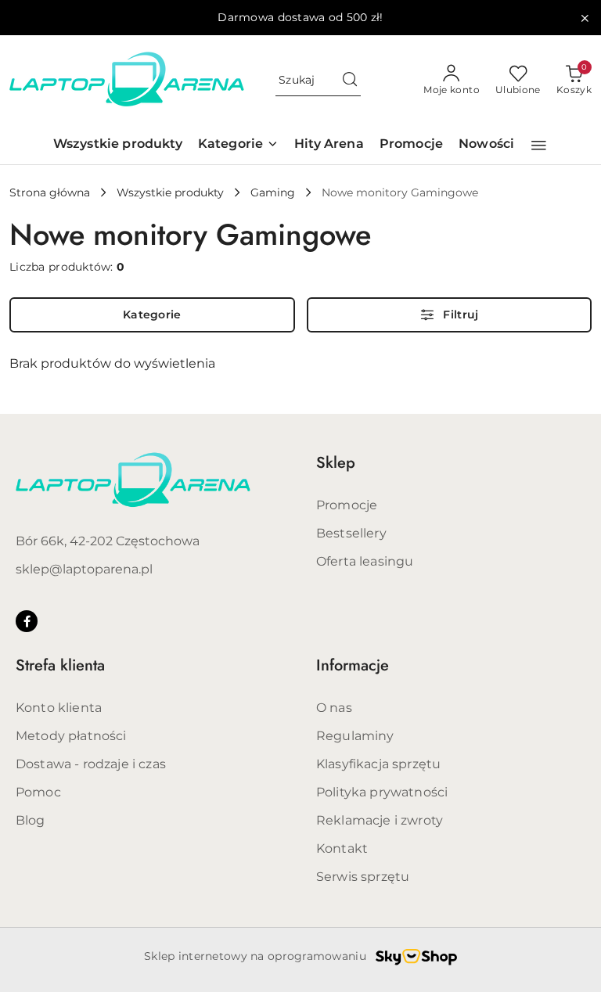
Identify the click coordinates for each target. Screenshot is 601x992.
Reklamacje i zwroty (379, 820)
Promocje (346, 505)
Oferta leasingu (364, 561)
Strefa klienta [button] (60, 665)
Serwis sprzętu (362, 876)
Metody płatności (71, 735)
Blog (30, 820)
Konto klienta (59, 707)
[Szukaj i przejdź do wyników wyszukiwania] (350, 80)
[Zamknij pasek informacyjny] (585, 18)
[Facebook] (27, 621)
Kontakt (342, 848)
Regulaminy (355, 735)
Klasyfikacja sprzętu (378, 764)
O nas (334, 707)
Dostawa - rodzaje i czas (91, 764)
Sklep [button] (335, 462)
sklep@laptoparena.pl (84, 569)
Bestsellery (351, 533)
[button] (539, 145)
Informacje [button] (352, 665)
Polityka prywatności (382, 792)
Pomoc (38, 792)
